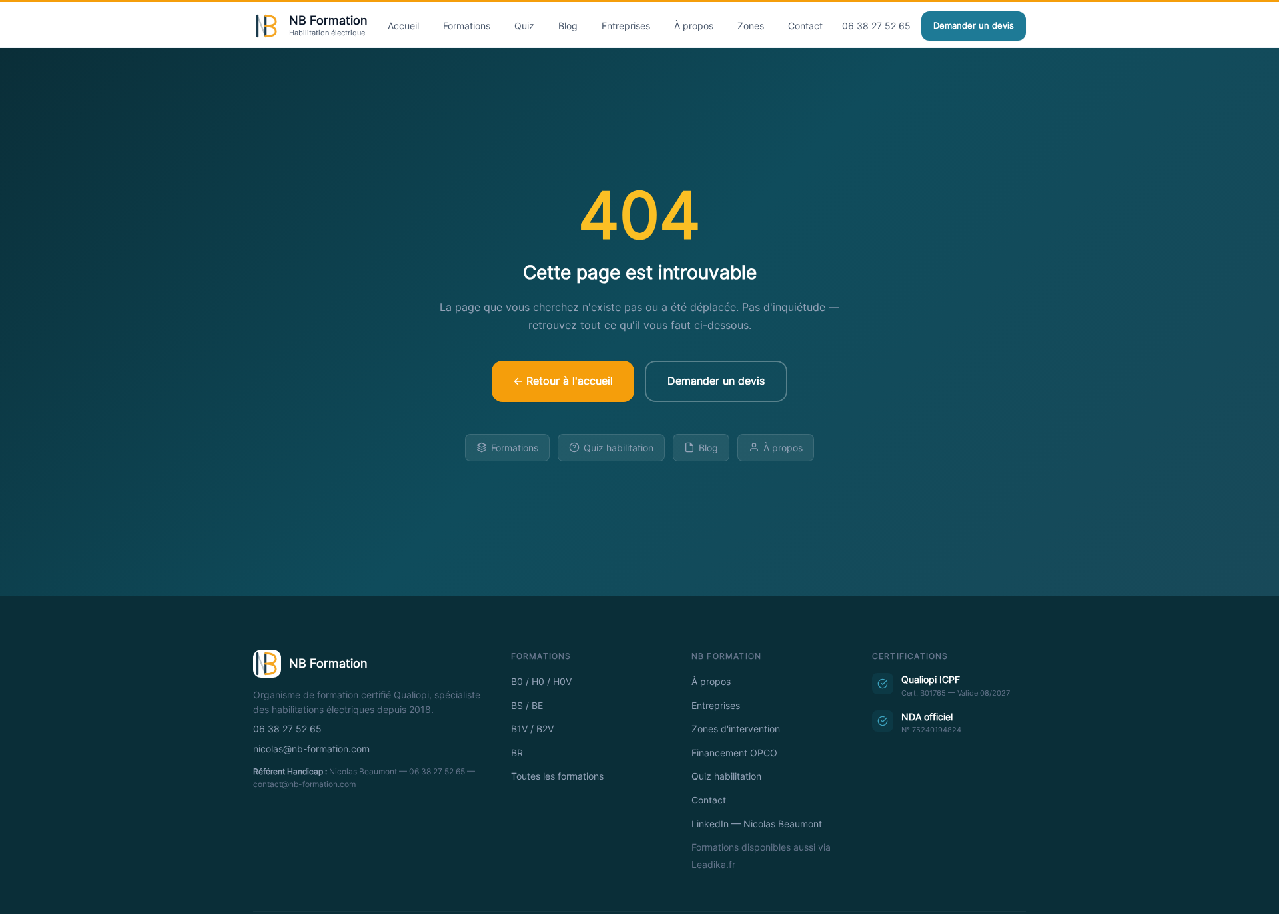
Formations (466, 25)
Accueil (403, 25)
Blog (568, 25)
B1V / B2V (532, 729)
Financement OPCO (734, 753)
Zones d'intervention (735, 729)
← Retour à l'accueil (563, 380)
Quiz (524, 25)
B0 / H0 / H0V (541, 681)
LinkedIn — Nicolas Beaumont (756, 824)
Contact (805, 25)
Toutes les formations (557, 776)
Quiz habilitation (618, 447)
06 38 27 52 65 (876, 25)
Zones (750, 25)
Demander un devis (973, 26)
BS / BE (527, 705)
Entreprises (626, 25)
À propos (693, 25)
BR (517, 753)
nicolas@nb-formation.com (311, 749)
